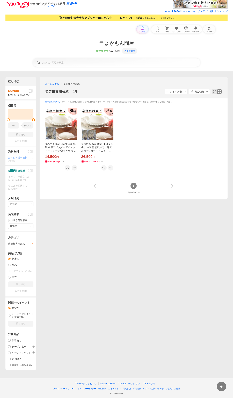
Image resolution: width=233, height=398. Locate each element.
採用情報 (137, 388)
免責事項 (127, 388)
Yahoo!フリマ (150, 383)
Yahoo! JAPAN (173, 11)
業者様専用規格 (57, 91)
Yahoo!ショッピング (86, 383)
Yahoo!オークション (129, 383)
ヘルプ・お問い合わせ (153, 388)
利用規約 (102, 388)
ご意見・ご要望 (173, 388)
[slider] (8, 119)
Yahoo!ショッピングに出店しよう (201, 11)
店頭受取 (13, 214)
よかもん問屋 (52, 84)
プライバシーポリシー (63, 388)
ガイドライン (114, 388)
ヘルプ (224, 11)
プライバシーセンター (86, 388)
